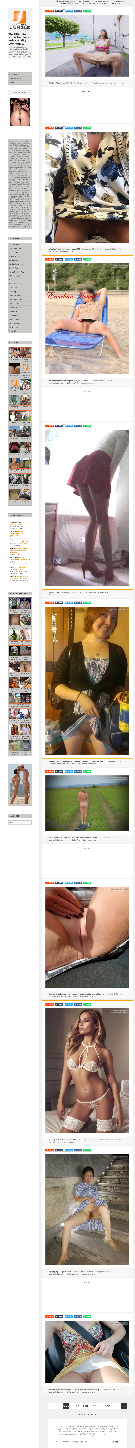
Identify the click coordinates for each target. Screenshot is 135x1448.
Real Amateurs (13, 311)
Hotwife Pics (13, 268)
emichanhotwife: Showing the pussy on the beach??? (70, 381)
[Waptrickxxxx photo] (14, 619)
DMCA (81, 1435)
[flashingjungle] (14, 368)
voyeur (25, 485)
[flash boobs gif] (14, 447)
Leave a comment (117, 83)
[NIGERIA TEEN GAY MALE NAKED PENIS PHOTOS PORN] (14, 698)
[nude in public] (14, 478)
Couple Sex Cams (87, 122)
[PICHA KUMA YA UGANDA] (25, 729)
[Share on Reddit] (49, 11)
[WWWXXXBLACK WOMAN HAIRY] (25, 682)
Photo (51, 83)
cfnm (14, 501)
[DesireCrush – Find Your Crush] (20, 112)
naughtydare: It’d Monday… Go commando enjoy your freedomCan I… (76, 761)
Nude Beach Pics (14, 284)
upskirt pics (25, 501)
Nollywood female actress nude (25, 612)
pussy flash (25, 454)
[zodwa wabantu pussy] (25, 415)
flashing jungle (14, 406)
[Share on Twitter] (68, 11)
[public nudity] (25, 463)
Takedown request (110, 1435)
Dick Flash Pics (14, 256)
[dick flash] (14, 415)
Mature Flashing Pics (16, 272)
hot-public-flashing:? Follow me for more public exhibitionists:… (19, 550)
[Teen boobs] (14, 431)
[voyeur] (25, 478)
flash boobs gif (14, 454)
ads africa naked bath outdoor (14, 644)
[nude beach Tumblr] (25, 352)
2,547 (93, 1406)
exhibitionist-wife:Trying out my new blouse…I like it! (17, 533)
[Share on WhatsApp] (87, 11)
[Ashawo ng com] (25, 745)
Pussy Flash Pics (14, 307)
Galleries (11, 83)
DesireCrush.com (118, 1)
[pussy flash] (25, 447)
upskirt (25, 406)
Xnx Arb (117, 3)
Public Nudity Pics (15, 300)
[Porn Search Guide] (25, 368)
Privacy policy (88, 1435)
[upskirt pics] (25, 494)
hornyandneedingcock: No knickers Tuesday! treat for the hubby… (75, 994)
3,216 (107, 1406)
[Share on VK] (78, 11)
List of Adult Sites (15, 74)
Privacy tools (98, 1435)
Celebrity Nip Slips (90, 1414)
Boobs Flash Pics (14, 252)
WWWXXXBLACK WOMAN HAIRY (25, 691)
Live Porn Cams (76, 3)
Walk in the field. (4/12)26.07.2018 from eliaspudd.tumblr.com (73, 838)
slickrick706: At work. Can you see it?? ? (64, 249)
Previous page (66, 1407)
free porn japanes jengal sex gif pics (25, 723)
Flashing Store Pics (15, 264)
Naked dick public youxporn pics (14, 659)
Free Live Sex (87, 3)
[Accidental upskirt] (25, 384)
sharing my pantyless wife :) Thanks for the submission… (71, 1272)
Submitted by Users (15, 78)
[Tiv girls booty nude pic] (25, 650)
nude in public (14, 485)
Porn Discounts (65, 3)
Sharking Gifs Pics (15, 319)
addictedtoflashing (82, 83)
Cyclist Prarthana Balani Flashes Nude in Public (20, 559)
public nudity (25, 470)
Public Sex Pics (14, 303)
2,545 (76, 1406)
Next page (124, 1406)
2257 (75, 1435)
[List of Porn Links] (14, 384)
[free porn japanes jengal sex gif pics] (25, 713)
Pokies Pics (12, 288)
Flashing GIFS (13, 260)
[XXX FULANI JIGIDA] (14, 603)
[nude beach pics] (14, 352)
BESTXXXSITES (64, 1)
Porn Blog (12, 292)
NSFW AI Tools (109, 3)
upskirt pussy (25, 438)
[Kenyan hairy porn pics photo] (14, 729)
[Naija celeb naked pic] (14, 745)
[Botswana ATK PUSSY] (14, 713)
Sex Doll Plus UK (98, 3)
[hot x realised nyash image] (25, 635)
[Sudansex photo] (14, 682)
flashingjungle (14, 375)
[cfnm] (14, 494)
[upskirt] (25, 400)
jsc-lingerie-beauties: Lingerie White (63, 1140)
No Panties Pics (14, 280)
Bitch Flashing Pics (15, 248)
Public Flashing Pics (15, 296)
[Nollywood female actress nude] (25, 603)
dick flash (14, 422)
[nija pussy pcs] (25, 666)
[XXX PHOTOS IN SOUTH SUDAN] (25, 698)
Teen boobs (14, 438)
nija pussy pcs (25, 673)
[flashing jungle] (14, 400)
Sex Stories (12, 315)
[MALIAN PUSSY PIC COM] (14, 666)
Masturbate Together (101, 1)
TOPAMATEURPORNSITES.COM (80, 1)
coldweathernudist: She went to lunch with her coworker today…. (75, 1390)
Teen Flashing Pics (15, 323)
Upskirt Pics (13, 327)
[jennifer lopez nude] (14, 463)
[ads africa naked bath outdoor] (14, 635)
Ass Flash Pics (13, 244)
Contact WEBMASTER (66, 1435)
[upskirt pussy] (25, 431)
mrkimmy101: (54, 592)
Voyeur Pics (12, 331)
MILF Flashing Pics (15, 276)
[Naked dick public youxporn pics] (14, 650)
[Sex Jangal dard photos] (25, 619)
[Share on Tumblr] (59, 11)
